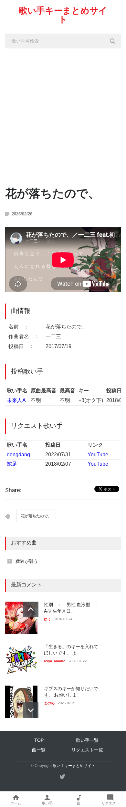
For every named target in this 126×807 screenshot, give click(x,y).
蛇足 (12, 464)
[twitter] (62, 776)
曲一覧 (39, 749)
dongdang (18, 454)
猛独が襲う (27, 561)
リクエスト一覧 (87, 749)
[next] (30, 710)
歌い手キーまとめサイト (63, 15)
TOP (39, 740)
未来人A (16, 400)
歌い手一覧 (87, 740)
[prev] (30, 609)
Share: (13, 490)
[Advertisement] (63, 115)
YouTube (98, 454)
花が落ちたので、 (36, 516)
